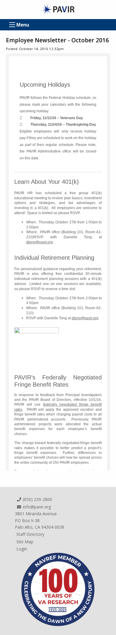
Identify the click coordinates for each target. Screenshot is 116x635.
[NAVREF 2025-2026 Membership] (58, 588)
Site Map (24, 541)
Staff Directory (30, 534)
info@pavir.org (36, 507)
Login (21, 549)
